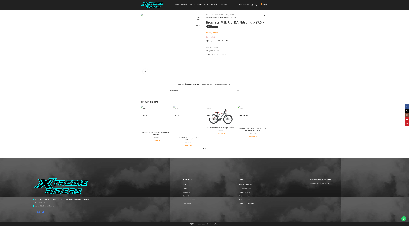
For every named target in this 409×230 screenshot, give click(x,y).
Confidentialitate (245, 188)
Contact (186, 196)
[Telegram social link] (225, 54)
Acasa (185, 184)
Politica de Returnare (246, 204)
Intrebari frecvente (189, 200)
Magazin (186, 188)
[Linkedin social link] (220, 54)
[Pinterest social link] (217, 54)
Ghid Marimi (187, 204)
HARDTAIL (233, 15)
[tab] (188, 83)
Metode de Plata (244, 196)
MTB (226, 15)
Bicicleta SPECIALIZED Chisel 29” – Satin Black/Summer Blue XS (252, 130)
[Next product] (267, 16)
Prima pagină (210, 15)
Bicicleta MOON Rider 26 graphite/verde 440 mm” (188, 139)
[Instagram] (38, 212)
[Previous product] (263, 16)
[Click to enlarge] (145, 71)
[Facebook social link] (212, 54)
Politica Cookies (244, 192)
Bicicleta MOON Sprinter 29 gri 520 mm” (220, 128)
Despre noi (187, 192)
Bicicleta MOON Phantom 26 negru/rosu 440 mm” (156, 133)
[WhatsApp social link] (223, 54)
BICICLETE (219, 15)
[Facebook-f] (34, 212)
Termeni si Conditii (245, 184)
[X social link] (214, 54)
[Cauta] (252, 5)
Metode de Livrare (245, 200)
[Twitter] (43, 212)
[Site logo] (152, 5)
